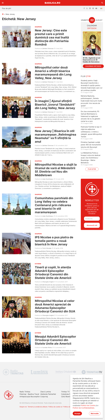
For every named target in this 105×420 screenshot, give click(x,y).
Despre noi (23, 407)
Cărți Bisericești (67, 397)
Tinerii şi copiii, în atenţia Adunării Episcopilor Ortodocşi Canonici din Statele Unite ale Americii (53, 272)
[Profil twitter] (87, 8)
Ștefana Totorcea (47, 48)
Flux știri (92, 169)
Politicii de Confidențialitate (83, 408)
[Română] (101, 8)
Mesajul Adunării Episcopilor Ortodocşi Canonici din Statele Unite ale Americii (55, 340)
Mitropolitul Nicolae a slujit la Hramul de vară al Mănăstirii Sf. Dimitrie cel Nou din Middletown (56, 170)
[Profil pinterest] (93, 8)
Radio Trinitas (25, 392)
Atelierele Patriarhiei (48, 394)
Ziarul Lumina (45, 392)
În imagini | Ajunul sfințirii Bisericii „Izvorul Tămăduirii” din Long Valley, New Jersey (55, 104)
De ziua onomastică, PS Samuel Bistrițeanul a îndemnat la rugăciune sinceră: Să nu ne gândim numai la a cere (90, 116)
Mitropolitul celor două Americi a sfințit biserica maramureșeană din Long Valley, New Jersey (53, 73)
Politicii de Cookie (88, 405)
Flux (86, 76)
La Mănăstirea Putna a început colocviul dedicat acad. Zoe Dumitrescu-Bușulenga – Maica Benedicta (90, 158)
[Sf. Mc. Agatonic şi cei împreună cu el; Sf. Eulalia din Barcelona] (92, 43)
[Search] (102, 3)
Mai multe (95, 413)
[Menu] (3, 3)
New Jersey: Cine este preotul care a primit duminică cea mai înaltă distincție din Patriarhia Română (52, 37)
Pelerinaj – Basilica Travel (29, 394)
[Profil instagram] (90, 8)
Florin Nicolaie (46, 248)
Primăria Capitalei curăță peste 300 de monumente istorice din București (91, 144)
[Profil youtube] (96, 8)
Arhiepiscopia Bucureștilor (30, 397)
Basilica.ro (52, 3)
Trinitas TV (65, 392)
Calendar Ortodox (93, 66)
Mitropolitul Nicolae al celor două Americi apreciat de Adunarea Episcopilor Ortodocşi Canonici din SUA (55, 306)
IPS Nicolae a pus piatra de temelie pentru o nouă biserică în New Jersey (54, 240)
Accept (77, 413)
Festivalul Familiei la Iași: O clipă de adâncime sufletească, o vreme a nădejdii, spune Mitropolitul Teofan (91, 132)
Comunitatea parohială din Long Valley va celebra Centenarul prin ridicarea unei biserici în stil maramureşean (54, 205)
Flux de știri (6, 8)
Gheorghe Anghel (48, 282)
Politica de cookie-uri (55, 407)
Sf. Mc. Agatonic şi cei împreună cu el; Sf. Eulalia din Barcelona (91, 60)
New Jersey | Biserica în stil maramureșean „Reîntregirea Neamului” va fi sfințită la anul (55, 136)
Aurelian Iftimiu (47, 347)
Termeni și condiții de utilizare (37, 407)
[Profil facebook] (84, 8)
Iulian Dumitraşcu (47, 179)
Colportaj (44, 397)
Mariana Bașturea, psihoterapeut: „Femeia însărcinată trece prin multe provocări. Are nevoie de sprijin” (91, 101)
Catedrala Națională (69, 394)
